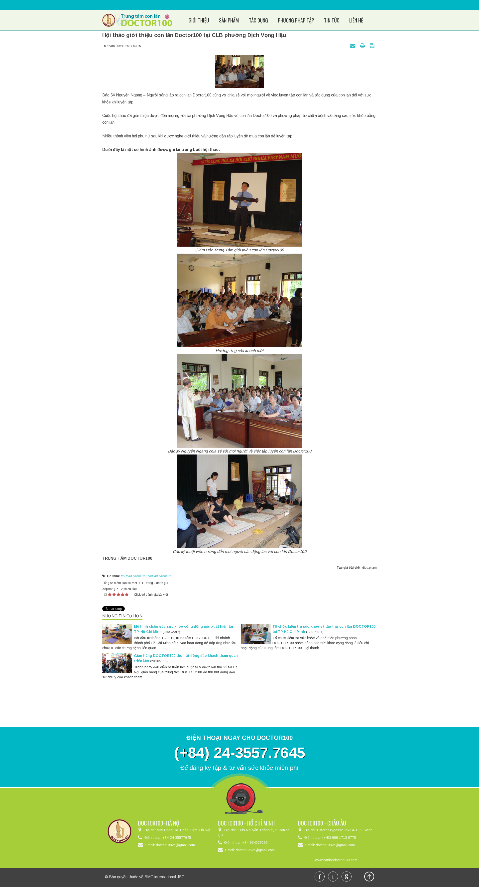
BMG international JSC (164, 877)
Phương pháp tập (296, 20)
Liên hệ (356, 20)
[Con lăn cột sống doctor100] (137, 20)
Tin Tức (331, 20)
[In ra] (363, 45)
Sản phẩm (229, 20)
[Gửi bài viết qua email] (353, 45)
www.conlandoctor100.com (336, 860)
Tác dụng (258, 20)
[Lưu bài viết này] (372, 45)
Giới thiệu (199, 20)
